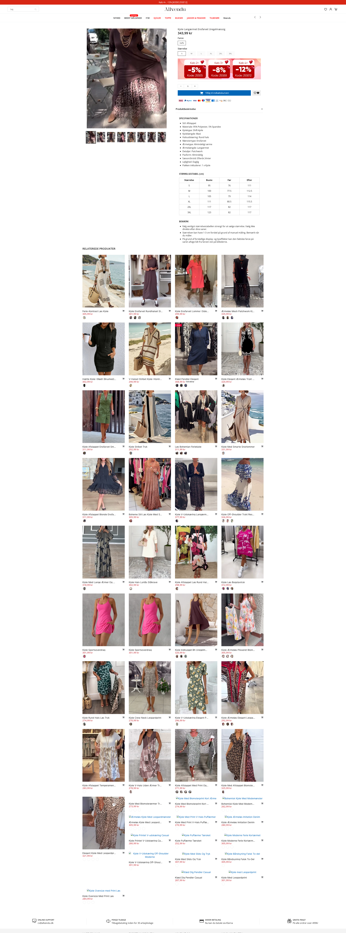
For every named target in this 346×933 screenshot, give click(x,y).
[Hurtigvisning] (122, 311)
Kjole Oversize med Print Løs (190, 930)
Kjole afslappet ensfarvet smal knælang (99, 447)
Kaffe (182, 43)
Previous (75, 91)
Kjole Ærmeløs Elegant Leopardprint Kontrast (238, 718)
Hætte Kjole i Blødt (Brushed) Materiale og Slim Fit (99, 379)
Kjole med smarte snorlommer (238, 447)
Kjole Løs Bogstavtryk (233, 582)
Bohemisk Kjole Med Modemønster (238, 853)
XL (211, 53)
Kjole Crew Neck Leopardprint (145, 718)
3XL (230, 53)
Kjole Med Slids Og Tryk (142, 912)
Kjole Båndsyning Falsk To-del (191, 912)
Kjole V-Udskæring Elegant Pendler (192, 718)
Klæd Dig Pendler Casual (234, 912)
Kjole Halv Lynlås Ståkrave (143, 582)
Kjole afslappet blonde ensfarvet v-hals (99, 514)
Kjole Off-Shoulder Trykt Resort (238, 514)
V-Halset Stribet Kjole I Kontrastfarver (146, 379)
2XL (220, 53)
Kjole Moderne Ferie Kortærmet (192, 890)
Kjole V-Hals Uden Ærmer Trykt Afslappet (146, 785)
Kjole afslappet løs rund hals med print (192, 582)
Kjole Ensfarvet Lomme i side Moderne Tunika (192, 311)
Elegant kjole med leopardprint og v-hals (99, 853)
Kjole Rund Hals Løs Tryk (95, 718)
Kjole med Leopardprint (141, 930)
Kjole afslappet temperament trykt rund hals (99, 785)
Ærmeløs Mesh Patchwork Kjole (238, 311)
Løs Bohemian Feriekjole (188, 447)
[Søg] (35, 9)
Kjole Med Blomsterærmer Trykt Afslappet (146, 853)
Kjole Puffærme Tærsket (142, 890)
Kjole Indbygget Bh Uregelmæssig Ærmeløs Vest (192, 650)
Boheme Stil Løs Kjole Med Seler (146, 514)
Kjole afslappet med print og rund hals (192, 785)
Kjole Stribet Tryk (138, 447)
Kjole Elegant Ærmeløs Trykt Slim (238, 379)
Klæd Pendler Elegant (187, 379)
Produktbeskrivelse (186, 109)
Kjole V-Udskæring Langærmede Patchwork (192, 514)
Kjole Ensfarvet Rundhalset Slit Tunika (146, 311)
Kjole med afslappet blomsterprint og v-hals (238, 785)
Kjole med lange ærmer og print (99, 582)
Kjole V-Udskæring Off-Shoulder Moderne (238, 893)
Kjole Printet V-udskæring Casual (238, 872)
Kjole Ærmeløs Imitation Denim (191, 871)
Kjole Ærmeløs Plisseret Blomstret (238, 650)
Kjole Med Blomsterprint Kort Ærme (192, 853)
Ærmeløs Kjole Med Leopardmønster (99, 921)
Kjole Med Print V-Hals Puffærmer (146, 871)
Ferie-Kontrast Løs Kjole (95, 311)
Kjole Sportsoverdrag (93, 650)
